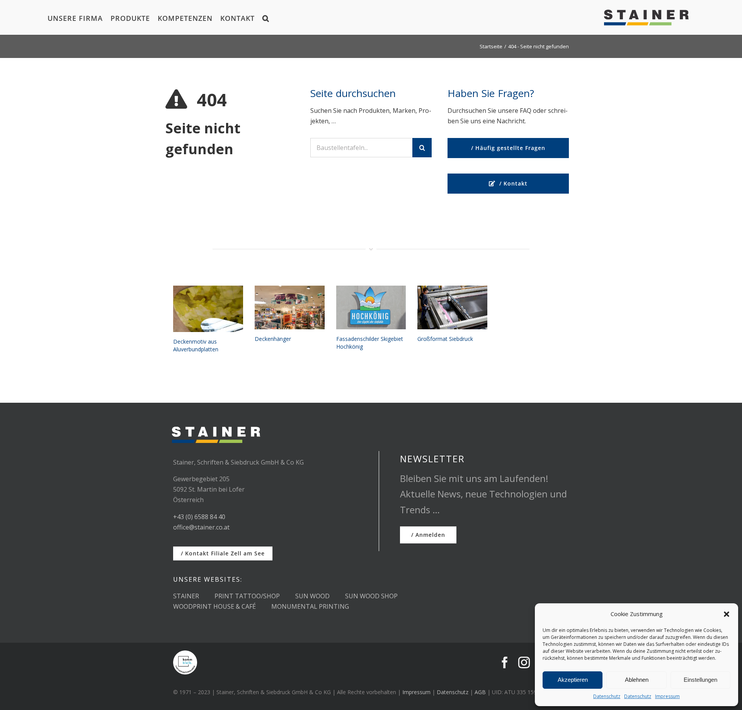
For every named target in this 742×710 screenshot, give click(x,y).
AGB (480, 692)
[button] (726, 614)
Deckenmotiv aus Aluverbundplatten (195, 345)
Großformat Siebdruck (445, 338)
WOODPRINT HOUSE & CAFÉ (214, 606)
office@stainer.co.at (201, 527)
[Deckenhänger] (290, 308)
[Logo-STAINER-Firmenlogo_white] (215, 423)
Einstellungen (700, 679)
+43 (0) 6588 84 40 (199, 516)
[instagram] (524, 662)
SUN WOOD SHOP (371, 596)
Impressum (667, 696)
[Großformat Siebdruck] (452, 308)
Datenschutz (606, 696)
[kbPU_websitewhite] (185, 653)
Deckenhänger (273, 338)
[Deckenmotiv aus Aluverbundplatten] (208, 309)
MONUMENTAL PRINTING (310, 606)
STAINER (186, 596)
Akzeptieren (573, 679)
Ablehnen (636, 679)
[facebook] (505, 662)
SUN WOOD (312, 596)
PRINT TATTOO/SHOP (247, 596)
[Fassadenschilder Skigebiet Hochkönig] (371, 308)
